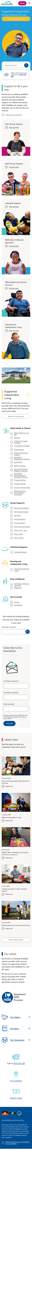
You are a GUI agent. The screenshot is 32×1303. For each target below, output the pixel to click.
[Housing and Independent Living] (16, 339)
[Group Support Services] (16, 137)
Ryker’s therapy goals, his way (11, 817)
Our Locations (16, 1081)
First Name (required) (10, 681)
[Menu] (29, 4)
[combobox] (16, 631)
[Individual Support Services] (16, 216)
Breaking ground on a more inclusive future (16, 925)
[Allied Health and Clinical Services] (16, 254)
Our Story (14, 1029)
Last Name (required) (10, 692)
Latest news (11, 739)
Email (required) (8, 704)
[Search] (26, 65)
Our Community (17, 1040)
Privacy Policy (14, 717)
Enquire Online (16, 1098)
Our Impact (15, 1017)
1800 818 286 (19, 1063)
